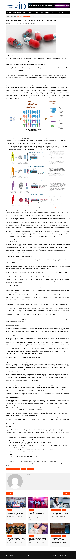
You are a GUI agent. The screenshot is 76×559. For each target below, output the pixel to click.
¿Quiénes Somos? (50, 555)
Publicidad (62, 555)
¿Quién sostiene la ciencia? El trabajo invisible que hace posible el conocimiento (59, 513)
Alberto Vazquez (10, 23)
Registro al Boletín (58, 557)
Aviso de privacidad (66, 557)
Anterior (10, 493)
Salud (29, 12)
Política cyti (35, 23)
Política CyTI (54, 12)
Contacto (67, 555)
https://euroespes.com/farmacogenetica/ (54, 207)
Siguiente (65, 493)
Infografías (61, 12)
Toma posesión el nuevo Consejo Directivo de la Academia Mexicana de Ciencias (16, 539)
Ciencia (14, 12)
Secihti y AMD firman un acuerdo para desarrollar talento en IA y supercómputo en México (15, 513)
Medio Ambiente (35, 12)
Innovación (25, 12)
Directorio (57, 555)
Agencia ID (9, 12)
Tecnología (19, 12)
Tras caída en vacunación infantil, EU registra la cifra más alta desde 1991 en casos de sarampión (37, 539)
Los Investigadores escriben (45, 12)
